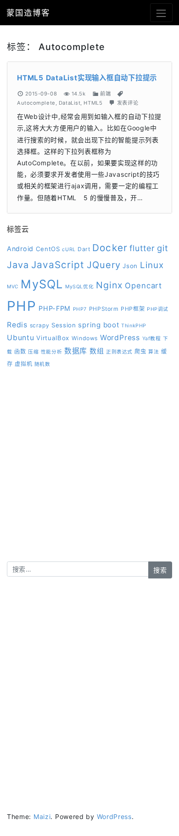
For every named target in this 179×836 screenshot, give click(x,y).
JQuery (104, 264)
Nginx (109, 285)
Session (63, 325)
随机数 (42, 364)
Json (130, 265)
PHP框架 (133, 308)
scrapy (40, 325)
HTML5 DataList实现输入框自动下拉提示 (87, 77)
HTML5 (93, 103)
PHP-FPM (55, 308)
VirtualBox (52, 338)
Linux (152, 265)
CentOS (48, 248)
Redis (17, 324)
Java (18, 264)
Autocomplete (36, 103)
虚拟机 (23, 363)
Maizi (42, 816)
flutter (142, 248)
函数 (20, 351)
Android (20, 248)
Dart (84, 249)
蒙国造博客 (28, 12)
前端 (105, 93)
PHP (21, 306)
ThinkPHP (133, 326)
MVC (13, 287)
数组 (97, 351)
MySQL (42, 284)
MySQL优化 (79, 287)
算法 (153, 352)
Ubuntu (20, 337)
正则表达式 (119, 352)
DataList (69, 103)
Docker (109, 247)
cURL (68, 249)
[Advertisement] (89, 471)
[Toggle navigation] (161, 12)
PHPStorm (104, 308)
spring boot (98, 324)
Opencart (143, 285)
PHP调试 (157, 309)
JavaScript (57, 264)
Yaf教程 (151, 339)
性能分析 (51, 352)
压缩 (33, 352)
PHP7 (80, 309)
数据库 (75, 351)
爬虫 (140, 351)
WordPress (120, 337)
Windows (85, 338)
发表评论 (127, 103)
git (162, 248)
